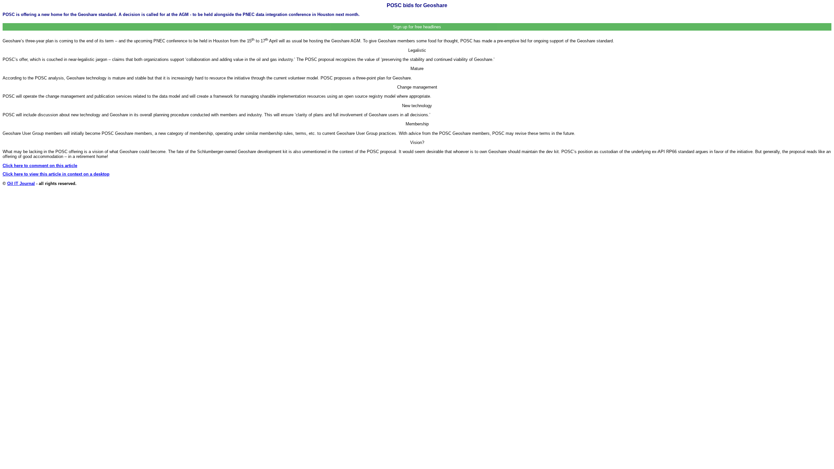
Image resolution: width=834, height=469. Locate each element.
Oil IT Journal (21, 183)
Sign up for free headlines (417, 26)
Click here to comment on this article (40, 165)
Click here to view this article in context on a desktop (56, 174)
